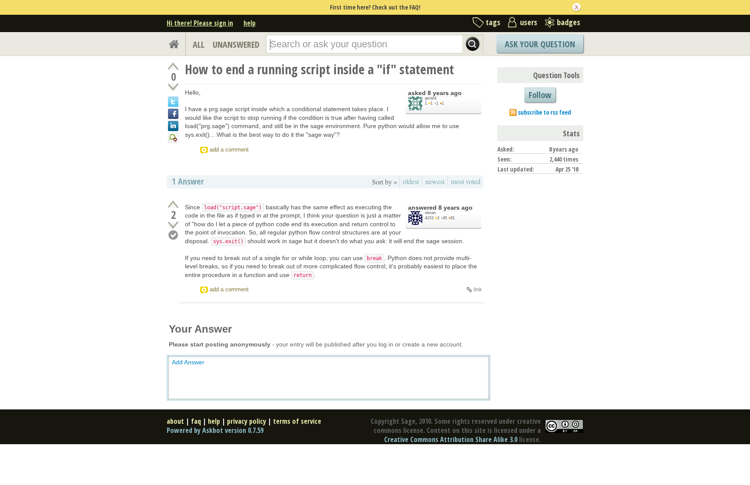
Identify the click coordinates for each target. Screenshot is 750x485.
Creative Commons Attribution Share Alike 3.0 (450, 439)
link (478, 290)
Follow (540, 95)
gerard (430, 98)
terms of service (297, 421)
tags (493, 22)
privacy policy (246, 421)
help (249, 23)
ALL (198, 44)
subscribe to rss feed (544, 112)
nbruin (430, 213)
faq (196, 421)
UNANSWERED (236, 44)
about (175, 421)
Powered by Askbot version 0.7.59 (215, 430)
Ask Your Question (540, 44)
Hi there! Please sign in (200, 23)
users (528, 22)
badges (568, 22)
